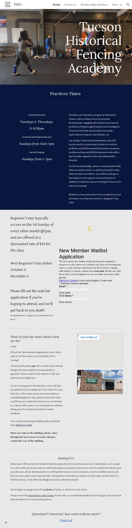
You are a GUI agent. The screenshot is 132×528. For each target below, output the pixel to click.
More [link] (115, 4)
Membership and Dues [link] (94, 4)
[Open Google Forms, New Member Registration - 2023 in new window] (117, 250)
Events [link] (69, 4)
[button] (128, 4)
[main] (90, 47)
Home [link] (56, 4)
